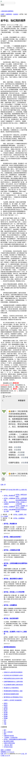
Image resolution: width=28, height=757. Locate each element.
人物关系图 (4, 11)
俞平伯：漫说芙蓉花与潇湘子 (13, 578)
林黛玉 (5, 703)
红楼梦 (2, 14)
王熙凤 (5, 707)
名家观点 (15, 14)
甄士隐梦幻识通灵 (9, 741)
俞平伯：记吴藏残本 (9, 506)
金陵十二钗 (4, 750)
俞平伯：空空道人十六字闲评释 (14, 592)
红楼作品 (3, 8)
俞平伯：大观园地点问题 (12, 550)
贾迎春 (5, 714)
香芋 (5, 733)
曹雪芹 (9, 750)
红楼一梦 (3, 484)
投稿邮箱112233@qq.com (7, 751)
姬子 (5, 730)
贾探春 (5, 716)
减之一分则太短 (8, 732)
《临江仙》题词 (8, 745)
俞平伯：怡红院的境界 (11, 618)
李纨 (5, 722)
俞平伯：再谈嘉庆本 (9, 495)
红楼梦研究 (10, 11)
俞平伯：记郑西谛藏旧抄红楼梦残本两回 (15, 739)
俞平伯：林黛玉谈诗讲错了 (12, 537)
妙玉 (5, 720)
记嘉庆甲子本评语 (9, 735)
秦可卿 (5, 709)
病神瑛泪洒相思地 (10, 647)
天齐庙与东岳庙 (8, 747)
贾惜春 (5, 718)
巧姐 (5, 724)
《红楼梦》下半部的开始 (10, 737)
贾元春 (5, 712)
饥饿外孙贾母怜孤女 (9, 743)
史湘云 (5, 710)
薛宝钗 (5, 705)
